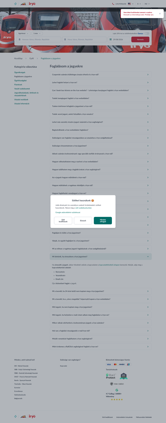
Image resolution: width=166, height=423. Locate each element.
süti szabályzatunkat (83, 208)
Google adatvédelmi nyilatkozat (67, 212)
